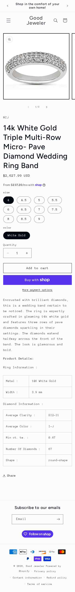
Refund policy (57, 577)
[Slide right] (46, 107)
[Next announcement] (67, 5)
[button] (8, 20)
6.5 (24, 209)
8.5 (24, 218)
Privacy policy (45, 571)
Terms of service (39, 584)
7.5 (54, 209)
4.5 (24, 200)
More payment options (37, 289)
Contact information (27, 577)
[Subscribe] (58, 519)
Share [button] (11, 475)
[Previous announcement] (7, 5)
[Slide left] (28, 107)
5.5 (54, 200)
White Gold (17, 235)
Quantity (10, 244)
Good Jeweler (35, 566)
